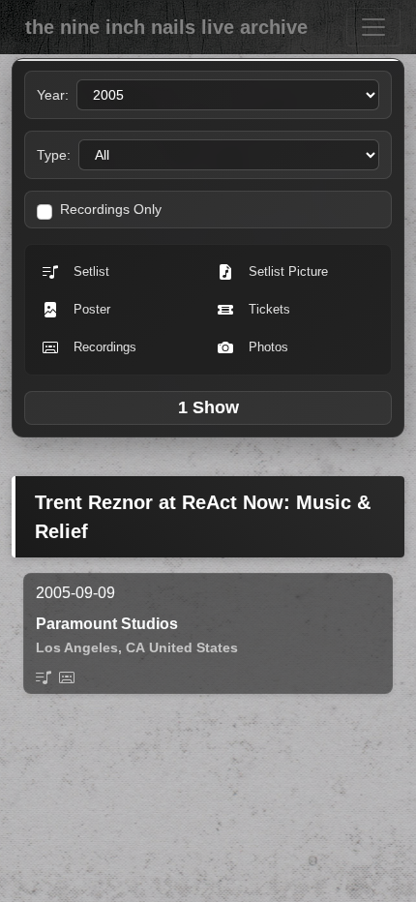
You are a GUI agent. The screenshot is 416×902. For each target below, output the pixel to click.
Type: (54, 155)
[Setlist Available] (43, 677)
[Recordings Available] (66, 677)
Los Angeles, (79, 647)
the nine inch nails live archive (166, 27)
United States (193, 647)
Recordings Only (111, 209)
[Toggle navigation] (373, 27)
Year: (53, 95)
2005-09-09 (75, 593)
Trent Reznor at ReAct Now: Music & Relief (203, 517)
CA (135, 647)
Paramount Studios (107, 624)
